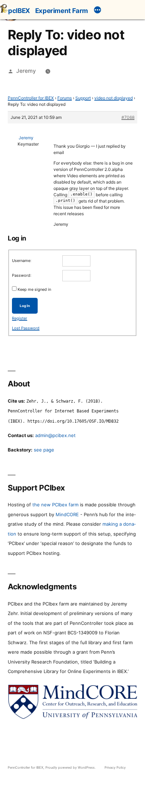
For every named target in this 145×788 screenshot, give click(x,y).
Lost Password (25, 328)
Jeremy (26, 71)
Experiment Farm (61, 10)
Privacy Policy (115, 767)
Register (19, 318)
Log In (25, 306)
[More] (97, 11)
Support (83, 98)
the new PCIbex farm (55, 504)
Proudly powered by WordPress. (71, 767)
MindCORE (67, 514)
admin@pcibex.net (55, 435)
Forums (64, 98)
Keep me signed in (34, 289)
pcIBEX (19, 10)
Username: (21, 260)
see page (44, 450)
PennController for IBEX (31, 98)
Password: (21, 275)
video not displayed (113, 98)
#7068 (127, 117)
